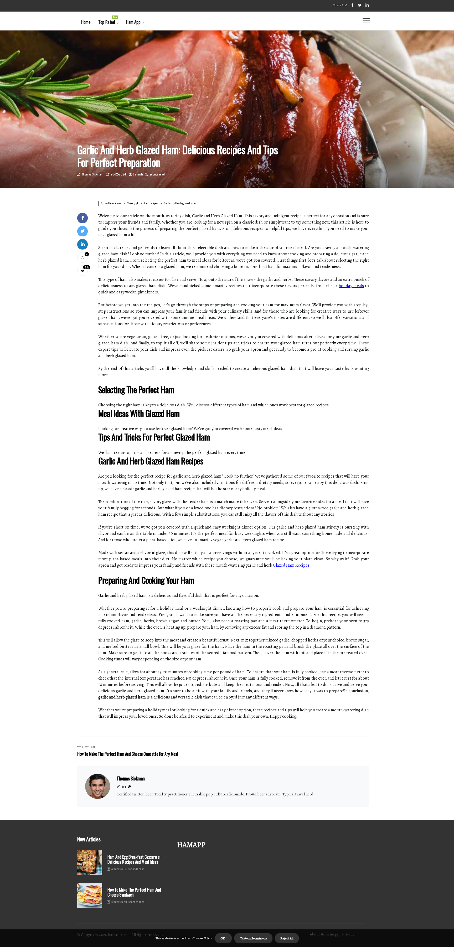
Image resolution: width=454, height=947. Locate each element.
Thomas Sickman (91, 174)
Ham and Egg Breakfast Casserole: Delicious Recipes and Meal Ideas (133, 860)
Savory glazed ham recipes (142, 203)
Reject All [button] (286, 938)
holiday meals (351, 286)
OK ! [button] (223, 938)
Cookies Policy (202, 938)
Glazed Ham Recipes (291, 565)
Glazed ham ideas (111, 203)
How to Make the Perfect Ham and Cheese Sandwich (134, 892)
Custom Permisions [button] (253, 938)
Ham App (133, 22)
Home (85, 22)
